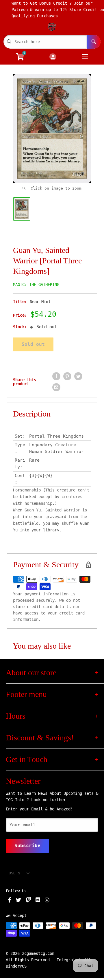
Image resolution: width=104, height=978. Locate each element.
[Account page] (52, 57)
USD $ (14, 873)
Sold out (33, 344)
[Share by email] (56, 387)
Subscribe (27, 845)
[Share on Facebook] (56, 376)
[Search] (94, 42)
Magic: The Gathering (36, 284)
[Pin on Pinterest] (67, 376)
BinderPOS (16, 966)
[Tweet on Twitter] (78, 376)
